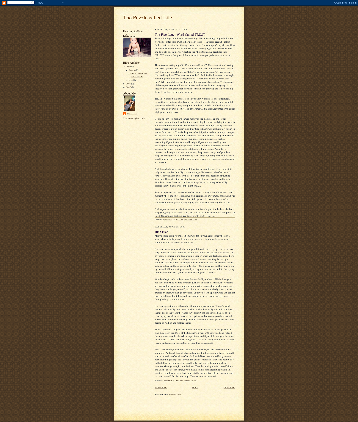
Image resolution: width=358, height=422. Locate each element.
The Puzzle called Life (147, 17)
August (132, 70)
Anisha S (132, 113)
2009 (128, 66)
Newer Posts (161, 387)
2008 (128, 83)
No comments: (190, 220)
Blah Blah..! (163, 232)
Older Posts (229, 387)
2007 (128, 87)
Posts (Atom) (175, 394)
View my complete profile (134, 118)
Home (195, 387)
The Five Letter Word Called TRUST (137, 75)
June (131, 79)
